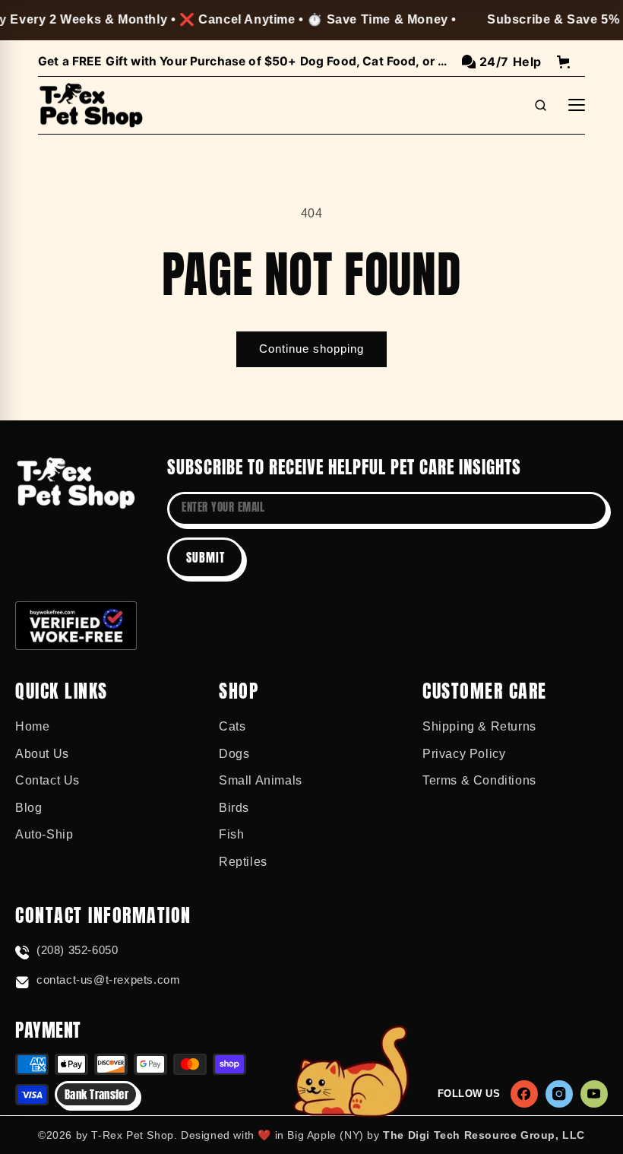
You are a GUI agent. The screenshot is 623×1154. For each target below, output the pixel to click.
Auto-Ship (44, 834)
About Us (42, 753)
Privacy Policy (463, 753)
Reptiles (243, 861)
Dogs (234, 753)
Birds (234, 807)
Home (32, 726)
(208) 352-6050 (77, 949)
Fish (231, 834)
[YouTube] (594, 1094)
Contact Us (47, 780)
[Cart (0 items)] (563, 61)
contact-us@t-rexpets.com (108, 979)
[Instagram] (559, 1094)
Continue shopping (311, 348)
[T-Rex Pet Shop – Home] (91, 105)
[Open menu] (576, 105)
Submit (205, 557)
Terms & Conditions (479, 780)
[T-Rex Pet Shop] (76, 483)
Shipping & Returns (479, 726)
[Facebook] (524, 1094)
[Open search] (540, 104)
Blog (28, 807)
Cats (232, 726)
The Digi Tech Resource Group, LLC (484, 1135)
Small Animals (260, 780)
